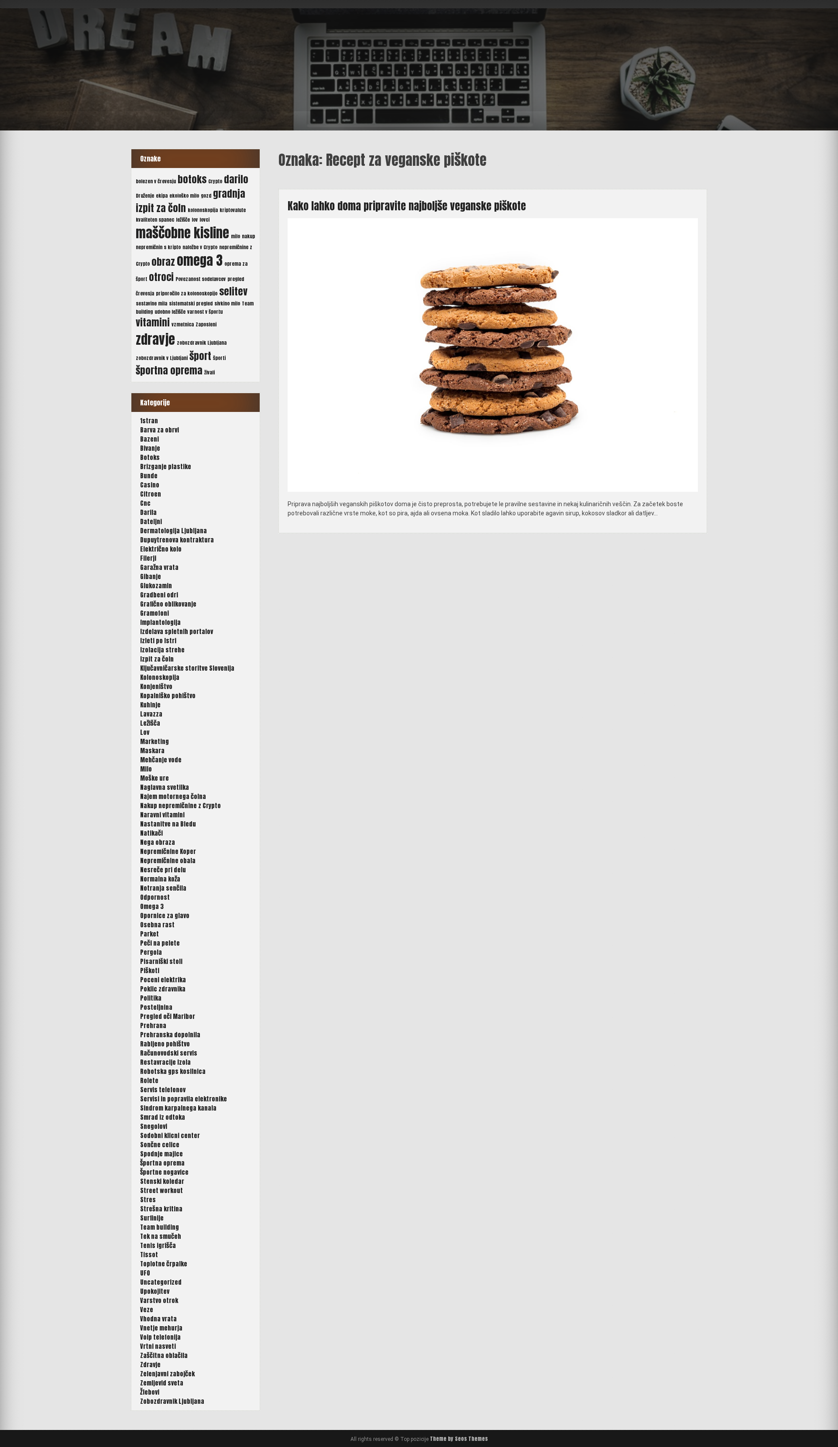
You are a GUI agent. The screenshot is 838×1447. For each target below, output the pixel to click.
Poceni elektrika (163, 979)
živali (209, 372)
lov (195, 219)
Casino (149, 485)
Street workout (161, 1190)
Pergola (151, 952)
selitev (233, 291)
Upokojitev (154, 1291)
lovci (204, 219)
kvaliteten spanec (155, 219)
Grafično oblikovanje (168, 604)
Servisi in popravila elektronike (183, 1099)
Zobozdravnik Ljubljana (172, 1401)
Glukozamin (156, 585)
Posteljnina (156, 1007)
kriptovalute (233, 210)
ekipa (162, 195)
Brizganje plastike (165, 466)
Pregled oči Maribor (167, 1016)
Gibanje (150, 576)
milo (235, 236)
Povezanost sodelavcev (200, 279)
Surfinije (152, 1218)
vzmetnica (183, 324)
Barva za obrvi (159, 430)
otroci (161, 277)
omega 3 (200, 260)
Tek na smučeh (160, 1236)
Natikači (151, 833)
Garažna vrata (159, 567)
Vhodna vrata (158, 1319)
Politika (150, 998)
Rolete (149, 1080)
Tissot (149, 1254)
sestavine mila (151, 303)
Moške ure (154, 778)
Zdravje (150, 1364)
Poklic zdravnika (162, 989)
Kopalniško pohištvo (168, 695)
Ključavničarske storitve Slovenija (187, 668)
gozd (206, 195)
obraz (163, 261)
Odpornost (155, 897)
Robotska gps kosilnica (173, 1071)
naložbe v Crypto (199, 247)
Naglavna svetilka (164, 787)
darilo (236, 179)
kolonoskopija (203, 210)
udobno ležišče (170, 311)
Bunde (149, 475)
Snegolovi (153, 1126)
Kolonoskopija (159, 677)
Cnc (145, 503)
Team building (159, 1227)
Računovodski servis (168, 1053)
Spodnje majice (161, 1154)
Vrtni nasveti (158, 1346)
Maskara (152, 750)
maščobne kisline (182, 233)
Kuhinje (150, 705)
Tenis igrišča (158, 1245)
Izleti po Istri (158, 640)
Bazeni (149, 439)
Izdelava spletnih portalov (176, 631)
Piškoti (149, 970)
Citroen (150, 494)
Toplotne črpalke (163, 1264)
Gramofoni (154, 613)
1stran (149, 420)
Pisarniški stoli (161, 961)
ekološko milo (184, 195)
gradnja (229, 193)
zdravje (155, 339)
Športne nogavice (164, 1172)
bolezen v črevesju (156, 181)
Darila (148, 512)
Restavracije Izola (165, 1062)
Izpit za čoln (157, 659)
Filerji (148, 558)
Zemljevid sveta (161, 1383)
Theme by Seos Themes (459, 1439)
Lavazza (151, 714)
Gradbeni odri (159, 595)
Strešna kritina (161, 1209)
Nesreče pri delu (163, 869)
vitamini (153, 322)
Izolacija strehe (162, 650)
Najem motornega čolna (173, 796)
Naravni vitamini (162, 815)
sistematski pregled (191, 303)
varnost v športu (205, 311)
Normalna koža (160, 879)
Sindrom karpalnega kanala (178, 1108)
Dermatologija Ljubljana (173, 530)
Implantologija (160, 622)
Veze (146, 1309)
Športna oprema (162, 1163)
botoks (192, 179)
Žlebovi (149, 1392)
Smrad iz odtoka (162, 1117)
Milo (146, 769)
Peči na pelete (160, 943)
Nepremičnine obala (168, 860)
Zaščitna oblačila (164, 1355)
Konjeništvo (156, 686)
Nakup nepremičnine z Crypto (180, 805)
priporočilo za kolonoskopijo (186, 293)
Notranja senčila (163, 888)
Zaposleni (206, 324)
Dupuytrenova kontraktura (177, 540)
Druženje (145, 195)
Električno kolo (161, 549)
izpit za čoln (161, 208)
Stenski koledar (162, 1181)
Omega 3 (152, 906)
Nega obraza (157, 842)
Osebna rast (157, 924)
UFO (145, 1273)
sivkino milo (227, 303)
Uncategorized (161, 1282)
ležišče (183, 219)
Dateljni (151, 521)
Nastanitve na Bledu (168, 824)
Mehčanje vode (161, 760)
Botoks (150, 457)
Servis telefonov (162, 1089)
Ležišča (150, 723)
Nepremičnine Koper (168, 851)
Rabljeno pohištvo (165, 1044)
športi (219, 358)
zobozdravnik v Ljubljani (162, 358)
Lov (144, 732)
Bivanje (150, 448)
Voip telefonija (160, 1337)
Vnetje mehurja (161, 1328)
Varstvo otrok (159, 1300)
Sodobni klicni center (170, 1135)
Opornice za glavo (164, 915)
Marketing (154, 741)
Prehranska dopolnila (170, 1034)
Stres (148, 1199)
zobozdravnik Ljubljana (202, 342)
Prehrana (153, 1025)
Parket (149, 934)
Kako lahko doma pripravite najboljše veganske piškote (407, 206)
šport (200, 356)
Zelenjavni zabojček (167, 1373)
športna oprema (169, 370)
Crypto (215, 181)
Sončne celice (159, 1144)
